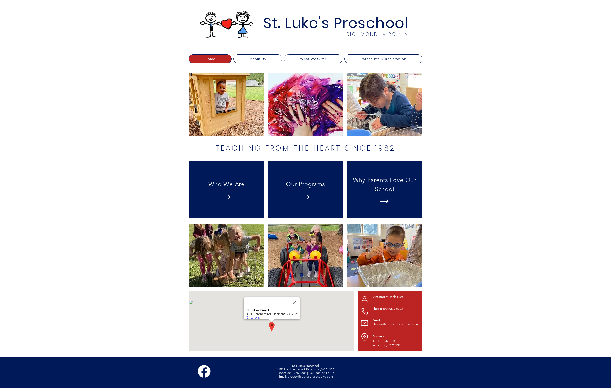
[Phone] (364, 311)
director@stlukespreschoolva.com (310, 376)
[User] (364, 299)
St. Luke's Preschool (335, 23)
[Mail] (364, 323)
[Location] (364, 337)
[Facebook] (204, 371)
